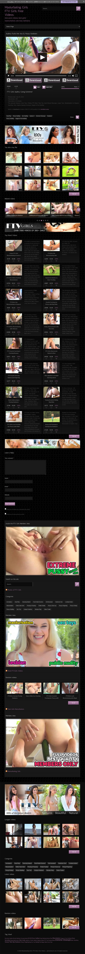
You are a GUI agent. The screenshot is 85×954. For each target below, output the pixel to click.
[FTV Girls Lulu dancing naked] (14, 829)
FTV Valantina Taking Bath (14, 157)
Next (78, 210)
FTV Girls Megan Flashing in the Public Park (70, 171)
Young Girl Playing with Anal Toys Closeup (39, 210)
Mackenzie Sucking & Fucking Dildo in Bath (14, 185)
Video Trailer (47, 609)
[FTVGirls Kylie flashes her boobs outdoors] (51, 897)
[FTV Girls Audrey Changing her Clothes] (14, 842)
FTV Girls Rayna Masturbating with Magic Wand (70, 157)
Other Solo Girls (20, 605)
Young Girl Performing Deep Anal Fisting (62, 210)
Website (7, 495)
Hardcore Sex (59, 602)
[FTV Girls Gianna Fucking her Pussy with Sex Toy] (33, 923)
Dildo (72, 940)
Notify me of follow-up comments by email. (18, 509)
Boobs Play (49, 938)
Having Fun (38, 942)
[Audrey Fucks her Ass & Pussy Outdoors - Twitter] (77, 117)
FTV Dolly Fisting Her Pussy (33, 185)
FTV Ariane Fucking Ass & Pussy (16, 210)
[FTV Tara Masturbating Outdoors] (70, 842)
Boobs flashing (16, 938)
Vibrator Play (38, 609)
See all (74, 194)
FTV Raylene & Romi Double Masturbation (52, 157)
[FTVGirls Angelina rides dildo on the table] (33, 884)
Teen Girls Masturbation (16, 709)
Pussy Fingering (63, 605)
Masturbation (10, 605)
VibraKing (76, 940)
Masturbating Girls (14, 771)
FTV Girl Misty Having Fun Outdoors (70, 185)
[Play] (9, 76)
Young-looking (24, 938)
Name (7, 478)
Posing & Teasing (31, 605)
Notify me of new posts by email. (15, 514)
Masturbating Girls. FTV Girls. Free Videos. (16, 11)
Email (7, 486)
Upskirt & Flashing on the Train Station (33, 171)
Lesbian (11, 938)
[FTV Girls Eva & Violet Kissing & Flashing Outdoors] (51, 829)
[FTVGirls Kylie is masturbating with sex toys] (33, 897)
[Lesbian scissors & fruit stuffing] (70, 923)
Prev (6, 210)
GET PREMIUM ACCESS (69, 2)
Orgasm (39, 940)
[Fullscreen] (76, 76)
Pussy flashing (42, 938)
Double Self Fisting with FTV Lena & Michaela (14, 171)
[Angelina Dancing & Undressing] (14, 923)
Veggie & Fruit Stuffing (21, 118)
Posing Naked (51, 940)
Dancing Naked (26, 602)
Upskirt (35, 940)
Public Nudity (42, 605)
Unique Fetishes (28, 609)
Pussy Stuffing (16, 116)
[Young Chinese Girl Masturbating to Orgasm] (51, 842)
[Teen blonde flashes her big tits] (70, 897)
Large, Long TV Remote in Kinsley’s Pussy (52, 171)
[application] (42, 57)
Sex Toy (19, 609)
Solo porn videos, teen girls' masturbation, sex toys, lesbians (17, 19)
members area (45, 109)
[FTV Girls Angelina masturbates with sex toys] (51, 884)
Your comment (9, 458)
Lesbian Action (69, 602)
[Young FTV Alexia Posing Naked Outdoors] (51, 923)
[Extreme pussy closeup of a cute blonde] (14, 897)
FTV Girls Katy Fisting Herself (52, 185)
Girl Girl (30, 938)
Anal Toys (50, 942)
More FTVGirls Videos (15, 671)
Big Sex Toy (32, 942)
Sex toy (12, 942)
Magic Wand (44, 942)
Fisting (11, 940)
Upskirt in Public (29, 940)
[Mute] (73, 76)
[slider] (40, 75)
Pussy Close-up (52, 605)
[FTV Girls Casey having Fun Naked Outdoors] (33, 829)
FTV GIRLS (10, 2)
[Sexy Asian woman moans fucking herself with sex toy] (14, 884)
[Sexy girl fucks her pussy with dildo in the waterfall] (70, 884)
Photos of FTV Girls (14, 590)
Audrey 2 (32, 116)
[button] (42, 57)
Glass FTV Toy (44, 940)
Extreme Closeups (40, 116)
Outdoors (49, 116)
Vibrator (7, 942)
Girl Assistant (49, 602)
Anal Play (9, 116)
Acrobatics (9, 602)
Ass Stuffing (25, 116)
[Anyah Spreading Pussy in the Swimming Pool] (33, 842)
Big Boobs (16, 940)
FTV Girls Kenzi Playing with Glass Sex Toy (33, 157)
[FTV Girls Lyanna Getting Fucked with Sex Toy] (70, 829)
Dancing (7, 938)
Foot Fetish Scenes (38, 602)
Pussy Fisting (73, 605)
